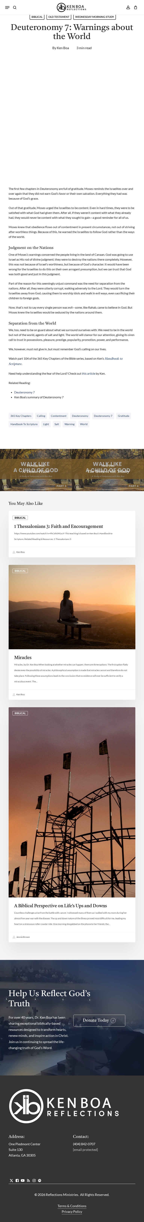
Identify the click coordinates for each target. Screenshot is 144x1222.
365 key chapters (20, 415)
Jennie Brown (23, 937)
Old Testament (58, 16)
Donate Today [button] (96, 1021)
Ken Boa (63, 48)
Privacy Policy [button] (72, 1211)
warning (69, 424)
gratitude (123, 415)
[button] (7, 7)
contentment (58, 415)
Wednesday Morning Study (94, 16)
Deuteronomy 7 (24, 392)
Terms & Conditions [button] (72, 1206)
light (46, 424)
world (84, 424)
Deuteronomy (80, 415)
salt (57, 424)
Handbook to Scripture (24, 424)
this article (88, 373)
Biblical (37, 16)
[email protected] (85, 1150)
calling (41, 415)
